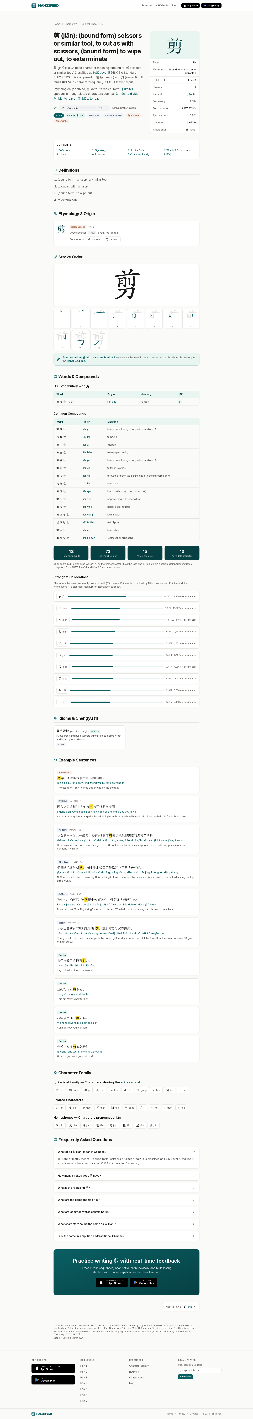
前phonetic (133, 115)
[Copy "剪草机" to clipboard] (68, 515)
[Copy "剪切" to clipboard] (65, 491)
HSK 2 (83, 1371)
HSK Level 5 (101, 72)
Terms (170, 1413)
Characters (71, 23)
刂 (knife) (191, 94)
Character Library (139, 1365)
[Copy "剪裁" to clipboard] (65, 468)
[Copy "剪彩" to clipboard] (65, 476)
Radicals (134, 1371)
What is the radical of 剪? (74, 1187)
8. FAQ (167, 154)
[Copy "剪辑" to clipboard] (65, 429)
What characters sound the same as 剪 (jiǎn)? (87, 1224)
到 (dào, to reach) (90, 98)
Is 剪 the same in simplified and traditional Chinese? (91, 1236)
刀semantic (61, 121)
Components (136, 1377)
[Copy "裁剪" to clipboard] (65, 483)
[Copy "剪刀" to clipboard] (65, 402)
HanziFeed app (76, 360)
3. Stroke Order (136, 150)
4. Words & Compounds (177, 150)
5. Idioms (61, 154)
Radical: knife (89, 23)
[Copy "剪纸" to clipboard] (65, 499)
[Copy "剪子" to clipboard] (65, 445)
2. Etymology (99, 150)
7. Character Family (138, 154)
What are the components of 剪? (79, 1199)
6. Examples (99, 154)
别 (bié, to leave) (65, 98)
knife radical (130, 1082)
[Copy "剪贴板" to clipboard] (68, 538)
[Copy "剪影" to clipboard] (65, 507)
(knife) (126, 89)
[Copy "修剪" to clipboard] (65, 437)
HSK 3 (83, 1377)
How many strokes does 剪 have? (79, 1175)
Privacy (181, 1413)
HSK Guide (162, 5)
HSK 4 (83, 1383)
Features (147, 5)
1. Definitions (63, 150)
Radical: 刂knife (75, 115)
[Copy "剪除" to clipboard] (65, 530)
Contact (194, 1413)
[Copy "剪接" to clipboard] (65, 460)
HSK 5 (59, 115)
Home (57, 23)
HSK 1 (83, 1365)
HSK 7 (83, 1400)
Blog (174, 5)
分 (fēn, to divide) (127, 93)
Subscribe (185, 1376)
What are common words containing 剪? (83, 1212)
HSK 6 (83, 1395)
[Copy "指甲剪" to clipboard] (68, 522)
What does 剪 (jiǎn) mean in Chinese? (82, 1151)
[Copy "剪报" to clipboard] (65, 452)
